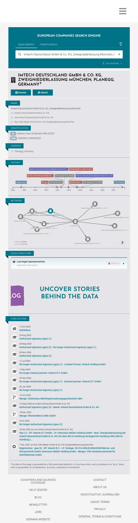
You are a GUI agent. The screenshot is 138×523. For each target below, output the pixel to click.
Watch (44, 92)
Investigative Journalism (100, 494)
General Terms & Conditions (100, 516)
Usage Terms (100, 502)
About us (100, 487)
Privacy (100, 509)
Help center (38, 490)
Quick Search (26, 44)
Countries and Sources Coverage (38, 481)
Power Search (48, 44)
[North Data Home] (28, 11)
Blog (38, 497)
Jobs (38, 512)
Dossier (22, 92)
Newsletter (38, 504)
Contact (100, 480)
